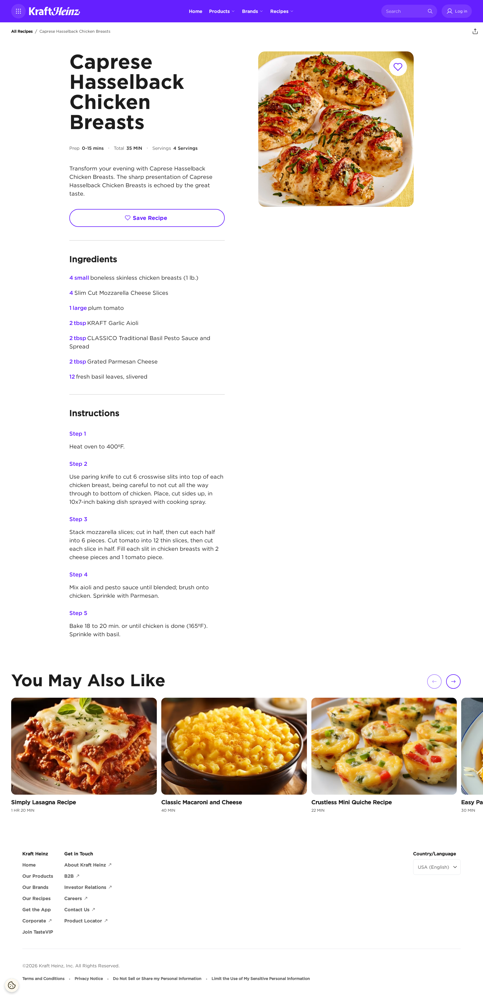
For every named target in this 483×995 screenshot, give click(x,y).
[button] (18, 11)
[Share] (475, 31)
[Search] (430, 11)
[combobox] (405, 11)
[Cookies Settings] (12, 985)
